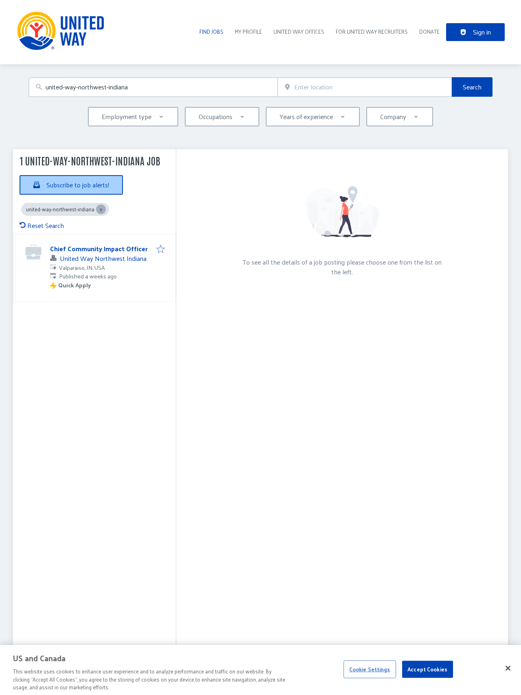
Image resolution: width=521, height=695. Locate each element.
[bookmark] (160, 249)
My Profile (248, 31)
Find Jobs (211, 31)
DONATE (429, 31)
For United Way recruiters (372, 31)
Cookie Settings (369, 669)
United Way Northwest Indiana (103, 258)
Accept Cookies (427, 669)
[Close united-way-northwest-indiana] (101, 209)
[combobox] (153, 87)
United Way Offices (299, 31)
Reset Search (45, 225)
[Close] (508, 668)
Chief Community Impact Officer (99, 248)
